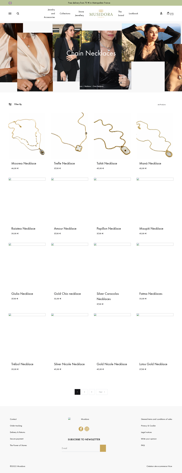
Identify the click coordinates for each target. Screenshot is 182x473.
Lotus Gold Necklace (153, 364)
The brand (121, 13)
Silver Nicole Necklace (69, 364)
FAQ (143, 445)
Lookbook (133, 13)
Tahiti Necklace (107, 163)
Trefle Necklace (64, 163)
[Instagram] (87, 429)
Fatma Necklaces (150, 294)
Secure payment (16, 438)
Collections (65, 13)
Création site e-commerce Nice (159, 466)
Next (100, 392)
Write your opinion (149, 438)
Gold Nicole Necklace (112, 364)
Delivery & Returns (17, 432)
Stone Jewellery (79, 13)
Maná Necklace (150, 163)
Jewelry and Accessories (49, 13)
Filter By (18, 104)
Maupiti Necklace (151, 228)
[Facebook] (81, 429)
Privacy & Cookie (148, 425)
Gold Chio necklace (67, 294)
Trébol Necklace (22, 364)
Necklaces (87, 86)
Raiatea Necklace (23, 228)
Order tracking (16, 425)
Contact (13, 419)
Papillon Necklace (109, 228)
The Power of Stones (18, 445)
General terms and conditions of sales (156, 419)
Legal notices (146, 432)
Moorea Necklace (23, 163)
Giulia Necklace (22, 294)
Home (80, 86)
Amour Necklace (65, 228)
